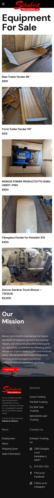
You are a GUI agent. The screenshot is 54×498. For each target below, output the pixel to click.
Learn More (9, 369)
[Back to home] (27, 6)
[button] (3, 4)
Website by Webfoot (10, 421)
